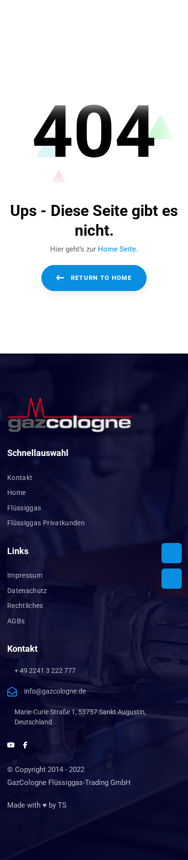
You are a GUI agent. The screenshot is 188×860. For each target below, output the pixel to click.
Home (16, 492)
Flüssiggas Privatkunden (46, 523)
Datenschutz (27, 590)
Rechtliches (25, 605)
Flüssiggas (24, 508)
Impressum (24, 575)
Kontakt (19, 477)
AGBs (16, 621)
